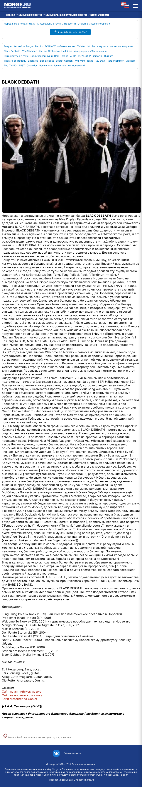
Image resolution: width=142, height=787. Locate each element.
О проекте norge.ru (84, 779)
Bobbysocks (47, 60)
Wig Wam (80, 60)
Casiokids (32, 65)
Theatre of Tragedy (15, 60)
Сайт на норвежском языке (22, 695)
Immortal (97, 55)
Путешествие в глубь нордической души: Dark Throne (36, 55)
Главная (10, 14)
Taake (90, 60)
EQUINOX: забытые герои (60, 46)
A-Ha (73, 55)
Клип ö (19, 699)
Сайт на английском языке (21, 691)
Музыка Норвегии (30, 14)
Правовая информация (60, 779)
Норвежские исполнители (20, 23)
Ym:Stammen (29, 51)
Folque (8, 46)
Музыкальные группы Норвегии (66, 14)
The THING (10, 65)
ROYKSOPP (84, 55)
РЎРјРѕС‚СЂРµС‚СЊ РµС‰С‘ (70, 32)
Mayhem (130, 60)
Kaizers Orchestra (49, 51)
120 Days (100, 60)
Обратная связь (72, 753)
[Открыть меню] (135, 5)
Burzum (108, 55)
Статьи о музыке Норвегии (94, 23)
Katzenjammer (115, 60)
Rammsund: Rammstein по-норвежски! (62, 65)
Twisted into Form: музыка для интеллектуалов (105, 46)
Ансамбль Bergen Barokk (28, 46)
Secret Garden (64, 60)
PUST (21, 65)
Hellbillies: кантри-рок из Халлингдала (83, 51)
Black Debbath (12, 51)
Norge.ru (53, 764)
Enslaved (33, 60)
